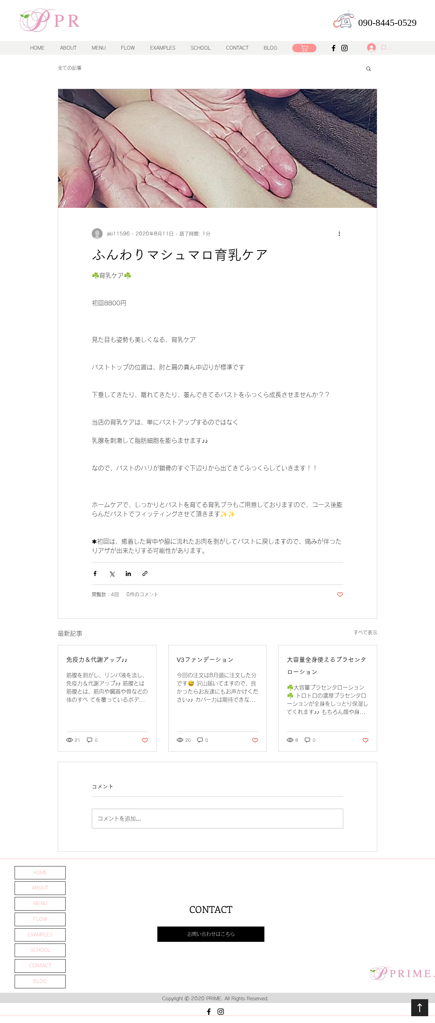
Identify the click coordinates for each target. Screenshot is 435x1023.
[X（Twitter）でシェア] (111, 573)
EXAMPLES (40, 934)
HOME (40, 872)
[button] (98, 48)
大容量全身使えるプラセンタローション (326, 666)
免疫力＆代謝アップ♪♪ (96, 660)
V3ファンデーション (205, 660)
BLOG (40, 981)
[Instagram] (344, 48)
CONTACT (40, 965)
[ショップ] (304, 48)
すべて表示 (365, 632)
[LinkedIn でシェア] (128, 573)
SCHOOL (40, 950)
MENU (40, 903)
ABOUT (40, 887)
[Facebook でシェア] (95, 573)
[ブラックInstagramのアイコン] (220, 1011)
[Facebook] (333, 48)
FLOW (40, 919)
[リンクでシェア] (145, 573)
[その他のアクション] (339, 234)
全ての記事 (70, 68)
